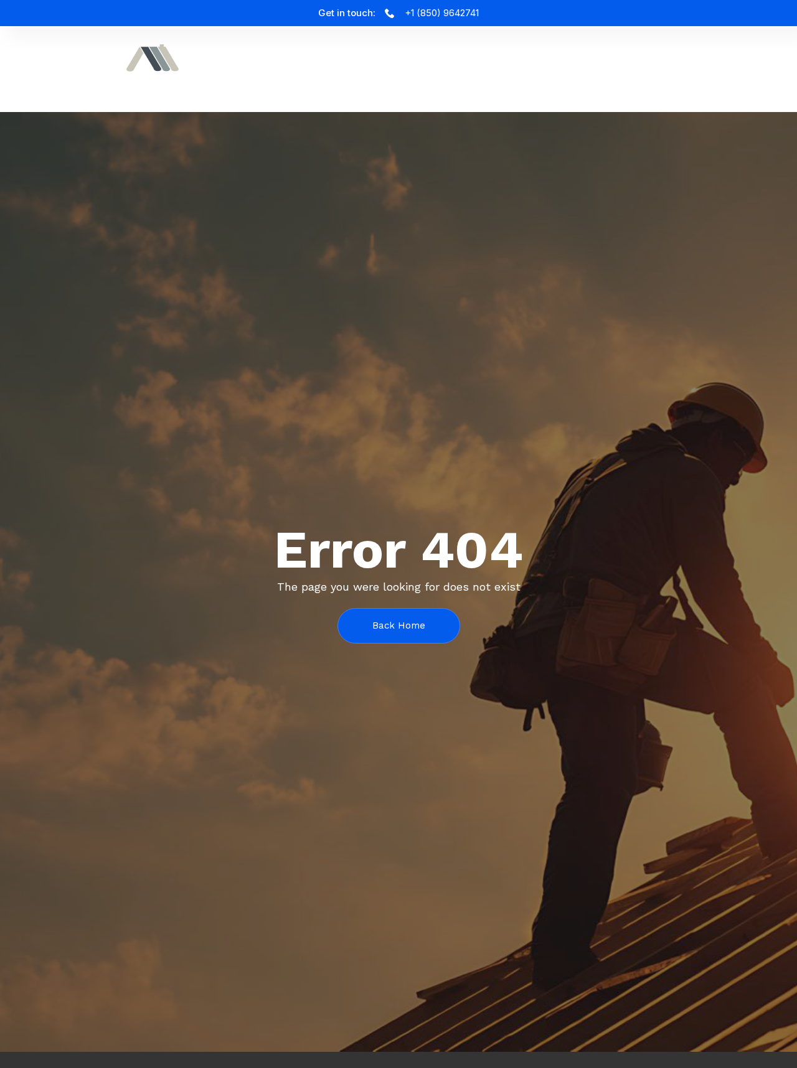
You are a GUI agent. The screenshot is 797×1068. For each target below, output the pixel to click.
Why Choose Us (466, 64)
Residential (653, 64)
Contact (736, 64)
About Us (371, 64)
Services (297, 64)
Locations (564, 64)
